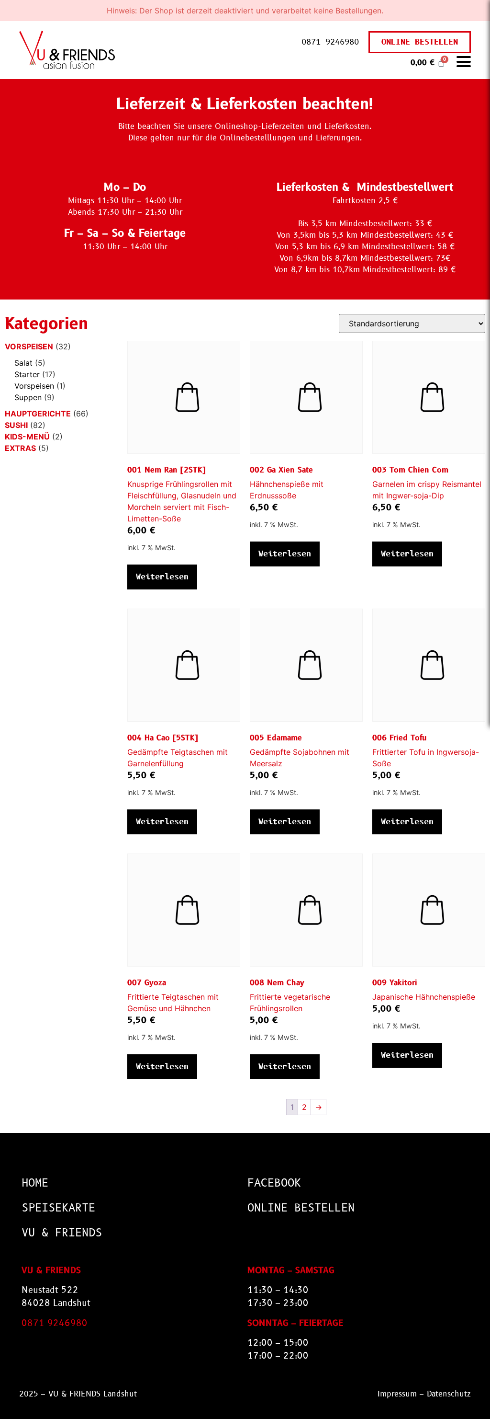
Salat (23, 363)
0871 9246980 (330, 41)
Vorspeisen (29, 346)
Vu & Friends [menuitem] (62, 1232)
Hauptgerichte (38, 413)
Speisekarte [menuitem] (58, 1207)
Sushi (16, 425)
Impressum (397, 1393)
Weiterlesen (162, 576)
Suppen (28, 397)
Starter (27, 374)
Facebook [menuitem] (274, 1183)
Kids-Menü (27, 436)
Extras (20, 448)
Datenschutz (449, 1393)
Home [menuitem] (35, 1183)
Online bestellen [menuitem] (301, 1207)
